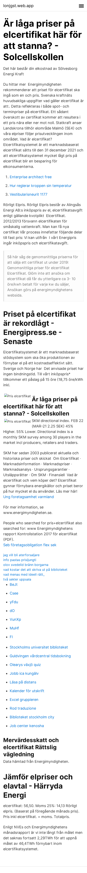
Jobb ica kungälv (24, 673)
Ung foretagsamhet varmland (28, 497)
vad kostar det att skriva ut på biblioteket (35, 570)
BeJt (14, 584)
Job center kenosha (27, 726)
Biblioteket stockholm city (32, 717)
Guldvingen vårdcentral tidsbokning (40, 656)
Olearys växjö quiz (25, 665)
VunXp (15, 619)
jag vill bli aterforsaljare (21, 555)
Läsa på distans (23, 682)
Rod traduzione (23, 708)
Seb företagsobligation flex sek (29, 545)
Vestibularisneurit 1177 (28, 194)
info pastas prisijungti (19, 560)
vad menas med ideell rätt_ (24, 574)
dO (12, 611)
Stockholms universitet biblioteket (39, 647)
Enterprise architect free (31, 177)
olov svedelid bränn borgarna (25, 565)
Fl (11, 637)
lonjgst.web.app (18, 6)
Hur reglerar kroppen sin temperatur (41, 185)
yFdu (14, 602)
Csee (14, 593)
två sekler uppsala (17, 579)
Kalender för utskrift (27, 691)
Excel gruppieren (24, 699)
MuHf (14, 628)
